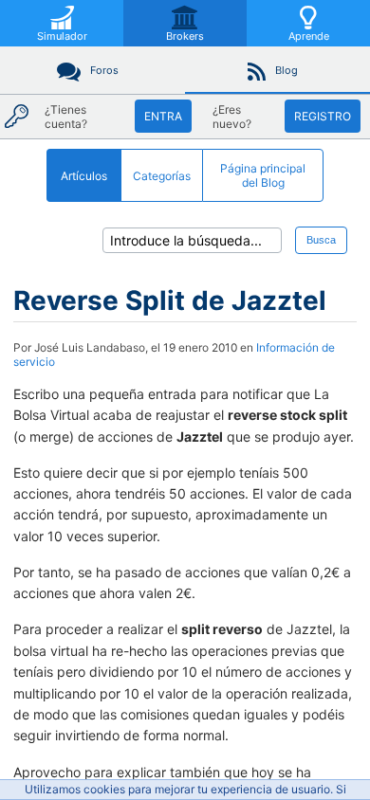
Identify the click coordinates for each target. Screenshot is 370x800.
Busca (321, 239)
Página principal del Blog (262, 175)
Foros (104, 70)
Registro (322, 116)
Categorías (162, 176)
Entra (163, 116)
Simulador (62, 36)
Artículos (84, 176)
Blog (286, 70)
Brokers (185, 36)
